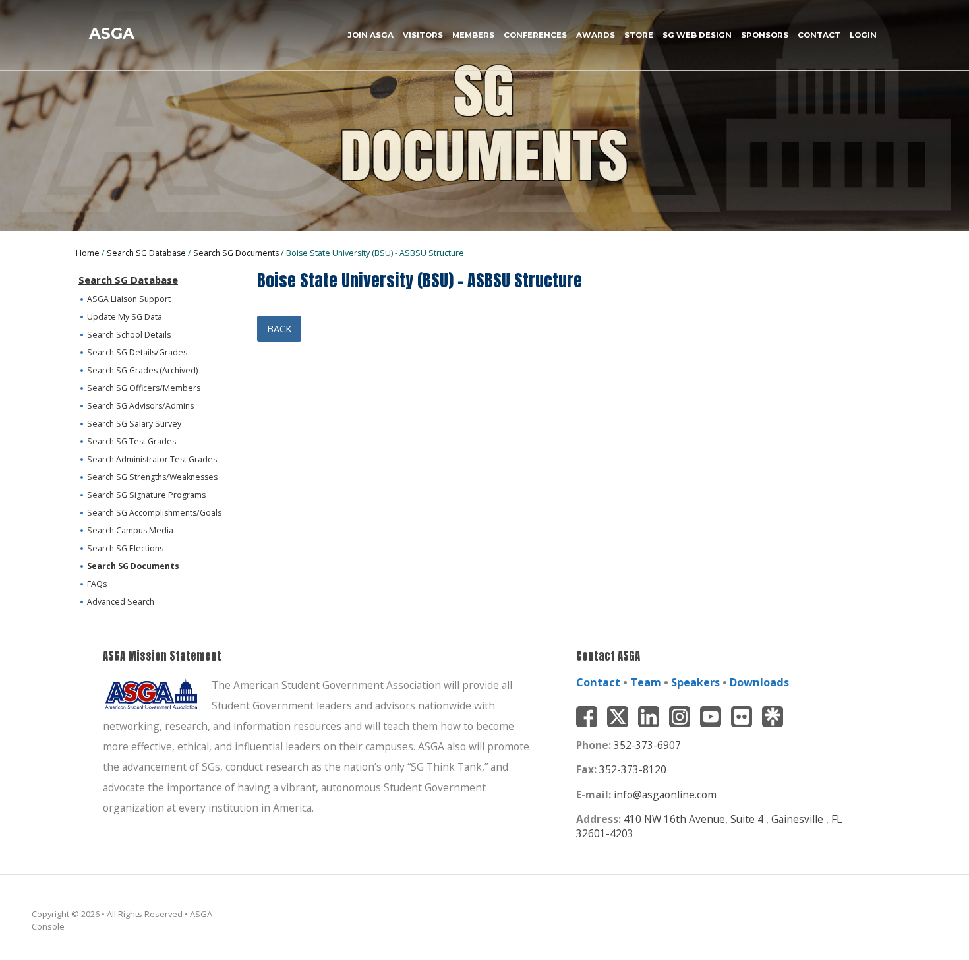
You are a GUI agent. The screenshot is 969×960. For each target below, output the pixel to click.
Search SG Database (146, 252)
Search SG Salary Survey (134, 423)
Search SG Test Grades (131, 441)
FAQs (97, 583)
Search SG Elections (125, 548)
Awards (595, 35)
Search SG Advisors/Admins (140, 405)
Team (645, 682)
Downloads (759, 682)
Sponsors (764, 35)
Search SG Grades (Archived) (142, 370)
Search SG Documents (236, 252)
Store (638, 35)
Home (88, 252)
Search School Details (129, 334)
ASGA (111, 33)
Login (863, 35)
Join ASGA (370, 35)
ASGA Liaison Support (129, 299)
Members (473, 35)
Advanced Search (120, 601)
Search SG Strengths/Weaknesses (152, 477)
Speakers (695, 682)
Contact (819, 35)
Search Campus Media (130, 530)
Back (279, 328)
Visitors (423, 35)
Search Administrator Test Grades (152, 459)
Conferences (535, 35)
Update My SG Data (124, 316)
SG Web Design (697, 35)
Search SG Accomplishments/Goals (154, 512)
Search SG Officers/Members (143, 388)
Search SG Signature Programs (146, 494)
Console (48, 926)
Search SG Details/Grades (137, 352)
